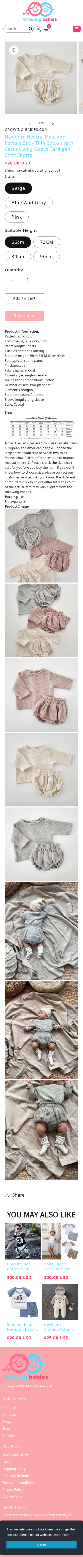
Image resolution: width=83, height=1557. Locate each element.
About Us (9, 1407)
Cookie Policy (12, 1496)
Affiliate (8, 1435)
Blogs (6, 1421)
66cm (17, 242)
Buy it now (24, 315)
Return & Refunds (16, 1475)
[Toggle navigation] (77, 29)
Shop (6, 1428)
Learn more (60, 1535)
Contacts (9, 1414)
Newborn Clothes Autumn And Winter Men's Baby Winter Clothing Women (59, 1327)
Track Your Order (15, 1455)
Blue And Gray (28, 202)
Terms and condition (18, 1482)
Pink (16, 217)
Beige (18, 188)
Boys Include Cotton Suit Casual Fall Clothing (19, 1266)
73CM (46, 242)
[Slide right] (53, 123)
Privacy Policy (12, 1489)
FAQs (6, 1462)
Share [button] (18, 1195)
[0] (45, 28)
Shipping (12, 170)
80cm (17, 256)
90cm (46, 256)
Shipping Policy (14, 1469)
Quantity (14, 270)
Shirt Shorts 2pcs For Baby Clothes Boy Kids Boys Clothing (59, 1266)
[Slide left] (30, 123)
